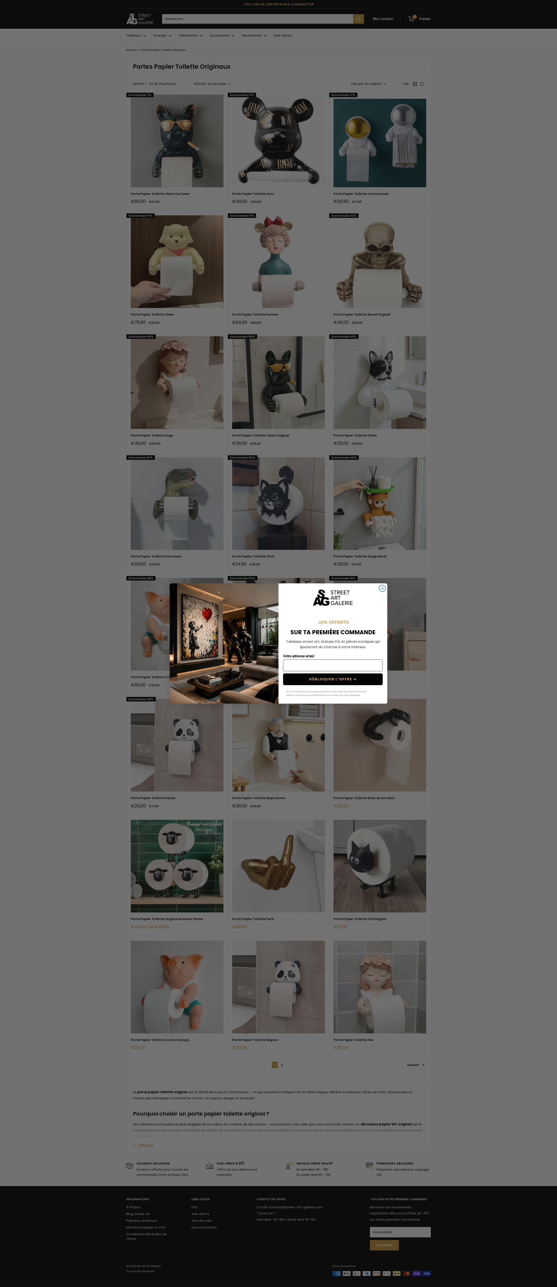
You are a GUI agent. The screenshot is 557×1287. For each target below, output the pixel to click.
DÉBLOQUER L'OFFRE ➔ (333, 679)
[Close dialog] (382, 588)
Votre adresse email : (299, 656)
